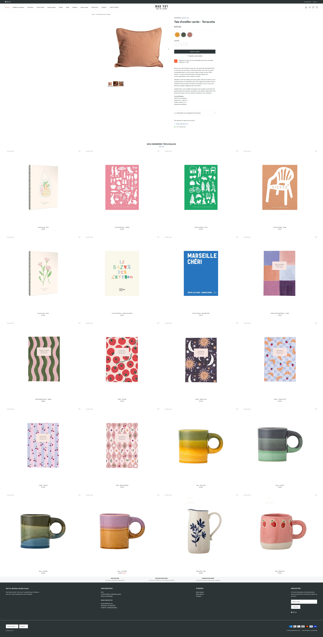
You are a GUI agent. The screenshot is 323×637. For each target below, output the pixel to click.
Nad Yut (11, 630)
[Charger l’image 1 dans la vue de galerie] (139, 48)
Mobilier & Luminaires (18, 7)
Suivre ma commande (107, 596)
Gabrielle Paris (185, 18)
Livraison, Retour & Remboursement (111, 594)
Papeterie (74, 7)
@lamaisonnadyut (112, 607)
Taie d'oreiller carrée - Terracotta (103, 14)
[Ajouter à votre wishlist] (79, 151)
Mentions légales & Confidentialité (309, 630)
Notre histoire (200, 592)
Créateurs (103, 7)
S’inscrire (295, 607)
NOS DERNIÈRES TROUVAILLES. (161, 144)
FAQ (102, 592)
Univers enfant (84, 7)
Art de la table (40, 7)
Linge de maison (51, 7)
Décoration (30, 7)
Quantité (176, 40)
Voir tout (161, 146)
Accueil (93, 14)
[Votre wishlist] (313, 7)
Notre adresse (200, 594)
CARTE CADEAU (114, 7)
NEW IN (7, 7)
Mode (67, 7)
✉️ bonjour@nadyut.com (181, 123)
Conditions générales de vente (293, 630)
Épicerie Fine (95, 7)
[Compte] (305, 7)
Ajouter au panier (195, 51)
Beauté (61, 7)
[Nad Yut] (161, 7)
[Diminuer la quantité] (176, 44)
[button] (177, 34)
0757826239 (111, 605)
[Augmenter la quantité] (186, 44)
